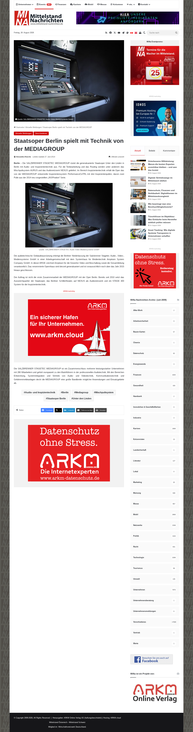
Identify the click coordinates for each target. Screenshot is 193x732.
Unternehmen (24, 4)
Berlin (65, 392)
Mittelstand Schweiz (77, 722)
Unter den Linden (82, 398)
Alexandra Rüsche (23, 157)
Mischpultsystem (104, 392)
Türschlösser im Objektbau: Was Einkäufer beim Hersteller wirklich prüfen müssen (162, 219)
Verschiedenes (41, 133)
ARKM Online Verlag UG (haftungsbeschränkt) (83, 718)
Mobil (90, 4)
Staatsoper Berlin (56, 398)
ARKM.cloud (115, 718)
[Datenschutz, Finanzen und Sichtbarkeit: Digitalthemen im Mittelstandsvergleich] (138, 194)
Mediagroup (81, 392)
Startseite (20, 127)
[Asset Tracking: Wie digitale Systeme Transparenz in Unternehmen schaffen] (138, 234)
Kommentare (169, 150)
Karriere (77, 4)
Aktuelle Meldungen (33, 127)
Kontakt (144, 4)
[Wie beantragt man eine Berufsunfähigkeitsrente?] (138, 207)
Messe (103, 4)
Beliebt (152, 150)
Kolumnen (117, 4)
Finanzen (61, 4)
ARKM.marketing (69, 291)
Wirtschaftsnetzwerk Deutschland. (72, 727)
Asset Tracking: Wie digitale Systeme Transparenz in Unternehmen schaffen (161, 233)
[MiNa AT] (136, 33)
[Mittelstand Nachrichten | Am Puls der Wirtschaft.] (38, 19)
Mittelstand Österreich (58, 722)
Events (44, 4)
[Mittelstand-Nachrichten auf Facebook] (151, 664)
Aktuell (138, 150)
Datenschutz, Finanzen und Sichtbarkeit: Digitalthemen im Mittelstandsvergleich (162, 193)
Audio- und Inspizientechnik (40, 392)
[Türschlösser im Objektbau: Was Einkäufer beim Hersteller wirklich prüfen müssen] (138, 220)
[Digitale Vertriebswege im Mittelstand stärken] (138, 181)
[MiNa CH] (132, 33)
